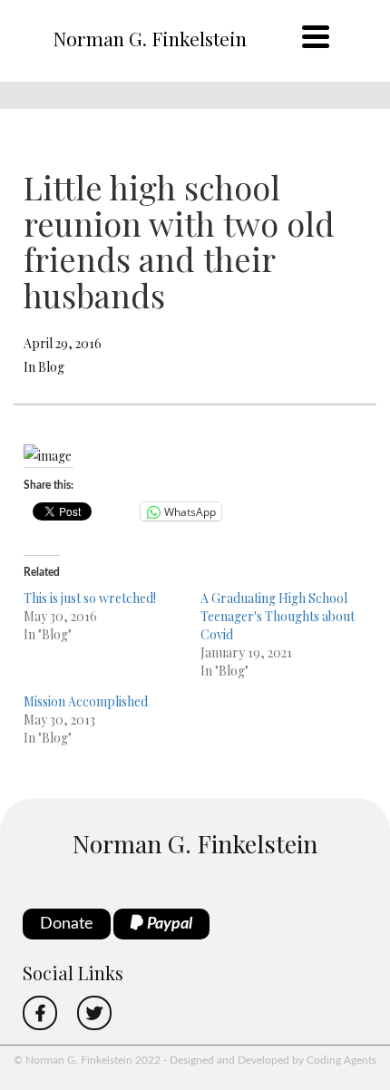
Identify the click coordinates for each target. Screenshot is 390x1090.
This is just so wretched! (90, 598)
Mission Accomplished (86, 701)
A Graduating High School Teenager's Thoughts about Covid (277, 616)
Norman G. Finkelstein (150, 38)
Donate (66, 924)
